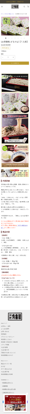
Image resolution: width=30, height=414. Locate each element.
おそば (3, 366)
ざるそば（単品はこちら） (9, 13)
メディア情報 (5, 345)
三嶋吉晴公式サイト (8, 393)
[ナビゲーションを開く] (2, 6)
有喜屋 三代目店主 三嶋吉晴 (9, 342)
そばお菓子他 (5, 372)
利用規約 (3, 334)
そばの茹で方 (5, 350)
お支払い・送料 (5, 326)
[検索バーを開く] (24, 6)
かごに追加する (15, 63)
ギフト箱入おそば (6, 369)
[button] (15, 26)
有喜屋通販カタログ (7, 355)
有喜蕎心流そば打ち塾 (9, 389)
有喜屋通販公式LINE (7, 374)
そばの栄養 (4, 347)
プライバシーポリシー (7, 337)
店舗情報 (5, 386)
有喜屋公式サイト (7, 383)
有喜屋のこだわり (6, 339)
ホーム (2, 13)
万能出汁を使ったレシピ (8, 353)
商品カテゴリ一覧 (6, 364)
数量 (2, 54)
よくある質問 (5, 329)
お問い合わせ (5, 331)
